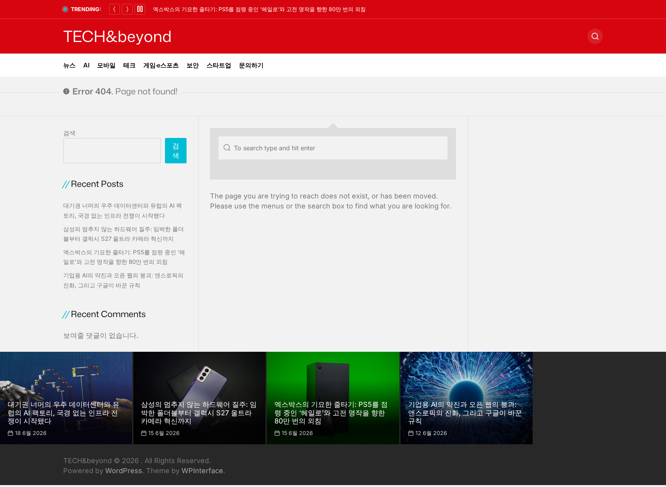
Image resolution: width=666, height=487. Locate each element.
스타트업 (219, 65)
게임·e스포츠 (161, 65)
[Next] (127, 9)
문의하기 (251, 65)
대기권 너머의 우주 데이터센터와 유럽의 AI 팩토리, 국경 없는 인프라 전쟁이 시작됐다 (63, 412)
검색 (69, 133)
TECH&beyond (117, 36)
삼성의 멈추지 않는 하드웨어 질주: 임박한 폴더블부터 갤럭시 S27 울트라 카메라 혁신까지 (199, 412)
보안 (193, 65)
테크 (129, 65)
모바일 (106, 65)
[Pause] (140, 9)
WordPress (123, 471)
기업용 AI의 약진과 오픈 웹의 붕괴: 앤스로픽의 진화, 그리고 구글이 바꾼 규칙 (465, 412)
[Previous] (114, 9)
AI (86, 65)
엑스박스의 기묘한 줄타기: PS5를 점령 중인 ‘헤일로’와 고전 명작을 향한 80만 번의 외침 (259, 9)
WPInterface (202, 471)
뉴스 (69, 65)
